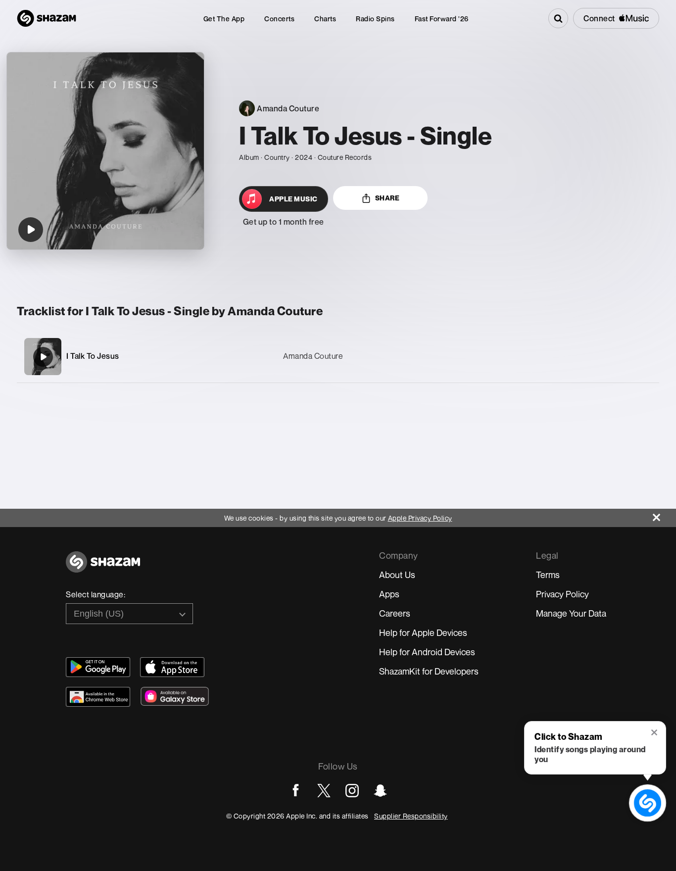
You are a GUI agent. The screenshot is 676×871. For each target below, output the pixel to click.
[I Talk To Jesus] (43, 357)
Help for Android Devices (427, 651)
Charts (325, 18)
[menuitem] (224, 18)
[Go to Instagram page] (352, 790)
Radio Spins (375, 18)
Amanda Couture (313, 356)
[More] (604, 357)
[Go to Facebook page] (295, 790)
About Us (397, 574)
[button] (655, 733)
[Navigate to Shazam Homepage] (46, 18)
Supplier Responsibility (411, 816)
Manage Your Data (571, 613)
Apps (389, 593)
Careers (394, 613)
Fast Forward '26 (442, 18)
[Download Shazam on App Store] (172, 667)
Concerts (279, 18)
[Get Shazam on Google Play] (98, 667)
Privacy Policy (562, 593)
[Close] (664, 515)
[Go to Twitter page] (324, 790)
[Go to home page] (103, 567)
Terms (548, 574)
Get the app (224, 18)
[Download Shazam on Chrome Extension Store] (98, 697)
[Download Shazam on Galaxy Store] (174, 696)
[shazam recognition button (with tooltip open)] (648, 803)
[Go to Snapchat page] (380, 790)
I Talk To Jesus (92, 356)
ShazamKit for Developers (429, 671)
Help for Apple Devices (423, 632)
